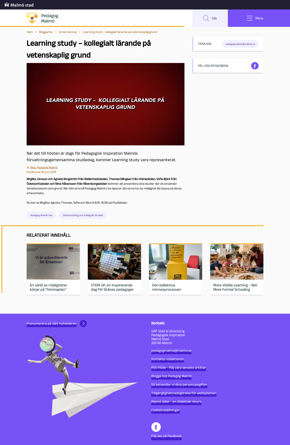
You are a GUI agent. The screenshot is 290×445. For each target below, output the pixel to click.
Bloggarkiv (46, 32)
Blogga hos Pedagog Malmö (171, 376)
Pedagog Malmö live (41, 215)
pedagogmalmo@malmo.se (171, 351)
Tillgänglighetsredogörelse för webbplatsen (183, 393)
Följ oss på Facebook (166, 436)
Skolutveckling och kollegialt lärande (83, 215)
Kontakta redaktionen (167, 359)
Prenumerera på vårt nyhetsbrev (52, 324)
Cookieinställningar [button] (165, 410)
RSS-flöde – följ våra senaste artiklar (178, 368)
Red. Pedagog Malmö (43, 167)
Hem (30, 32)
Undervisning (68, 32)
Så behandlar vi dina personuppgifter (179, 385)
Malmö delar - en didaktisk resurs (176, 402)
